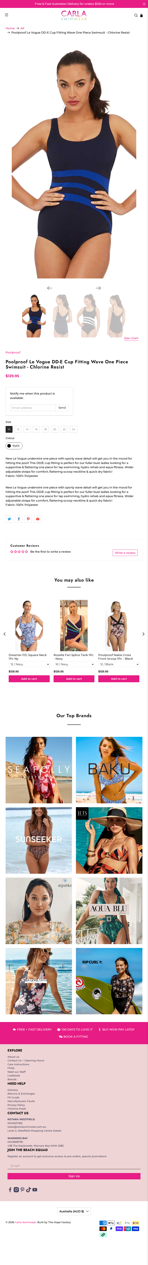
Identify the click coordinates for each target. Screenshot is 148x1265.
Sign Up (74, 1176)
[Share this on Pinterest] (28, 519)
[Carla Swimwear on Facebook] (10, 1191)
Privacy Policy (16, 1104)
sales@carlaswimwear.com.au (27, 1126)
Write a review (125, 553)
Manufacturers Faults (21, 1101)
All (22, 28)
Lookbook (14, 1075)
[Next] (98, 288)
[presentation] (4, 634)
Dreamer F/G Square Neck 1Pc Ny (28, 657)
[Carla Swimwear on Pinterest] (22, 1191)
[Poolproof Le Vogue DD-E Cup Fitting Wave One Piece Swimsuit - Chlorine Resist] (74, 162)
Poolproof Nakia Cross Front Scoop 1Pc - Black (115, 657)
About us (13, 1056)
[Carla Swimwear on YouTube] (34, 1191)
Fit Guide (13, 1097)
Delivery (13, 1089)
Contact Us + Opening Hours (26, 1060)
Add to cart (29, 679)
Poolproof (13, 352)
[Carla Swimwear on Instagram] (16, 1191)
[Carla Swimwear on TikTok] (28, 1191)
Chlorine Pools (17, 1108)
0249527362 (15, 1123)
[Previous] (49, 288)
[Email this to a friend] (37, 519)
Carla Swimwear (25, 1222)
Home (10, 28)
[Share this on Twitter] (9, 519)
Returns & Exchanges (21, 1093)
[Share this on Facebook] (18, 519)
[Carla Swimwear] (74, 15)
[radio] (9, 429)
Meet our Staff (17, 1071)
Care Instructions (18, 1064)
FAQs (11, 1067)
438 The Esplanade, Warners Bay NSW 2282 (36, 1145)
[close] (144, 4)
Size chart (131, 338)
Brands (12, 1079)
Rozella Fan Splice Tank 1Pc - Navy (74, 657)
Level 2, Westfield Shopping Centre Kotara (34, 1130)
